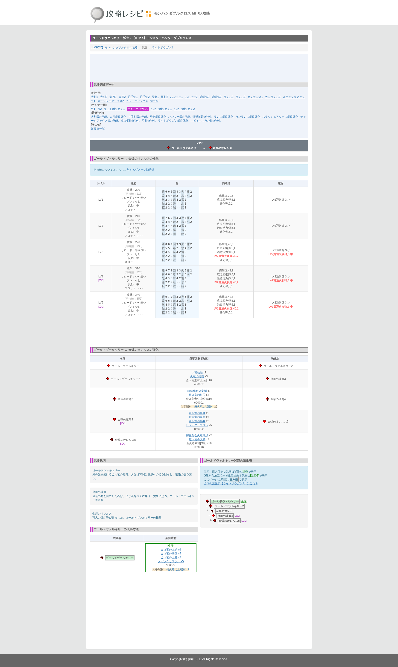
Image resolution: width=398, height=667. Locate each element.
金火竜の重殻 (197, 417)
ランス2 (241, 96)
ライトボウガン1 (114, 108)
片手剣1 (133, 96)
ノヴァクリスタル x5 (171, 561)
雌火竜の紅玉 (197, 394)
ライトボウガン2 (162, 47)
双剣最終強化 (158, 116)
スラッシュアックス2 (110, 101)
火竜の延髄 (197, 376)
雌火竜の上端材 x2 (177, 569)
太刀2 (122, 96)
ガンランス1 (255, 96)
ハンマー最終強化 (179, 116)
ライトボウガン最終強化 (173, 120)
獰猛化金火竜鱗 (197, 391)
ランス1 (229, 96)
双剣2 (164, 96)
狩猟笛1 (205, 96)
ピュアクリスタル (197, 425)
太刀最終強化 (118, 116)
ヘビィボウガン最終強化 (205, 120)
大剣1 (94, 96)
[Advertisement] (199, 67)
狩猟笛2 (217, 96)
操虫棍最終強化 (130, 120)
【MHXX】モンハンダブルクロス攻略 (114, 47)
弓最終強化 (149, 120)
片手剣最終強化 (138, 116)
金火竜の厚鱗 (197, 413)
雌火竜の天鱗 (197, 439)
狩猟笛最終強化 (202, 116)
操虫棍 (154, 101)
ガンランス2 (273, 96)
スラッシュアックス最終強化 (280, 116)
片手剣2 (145, 96)
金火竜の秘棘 (197, 421)
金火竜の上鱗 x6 (171, 549)
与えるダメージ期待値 (140, 169)
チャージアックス (137, 101)
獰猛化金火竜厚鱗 (197, 435)
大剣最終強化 (99, 116)
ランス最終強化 (223, 116)
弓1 (93, 108)
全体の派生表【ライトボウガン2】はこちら (231, 483)
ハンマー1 (176, 96)
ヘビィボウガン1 (161, 108)
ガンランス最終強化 (247, 116)
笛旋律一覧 (98, 128)
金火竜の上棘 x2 (171, 557)
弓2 (99, 108)
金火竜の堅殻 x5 (171, 553)
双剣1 (155, 96)
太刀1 (113, 96)
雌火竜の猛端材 (204, 406)
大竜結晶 (197, 372)
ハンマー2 (191, 96)
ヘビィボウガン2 (184, 108)
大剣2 (103, 96)
